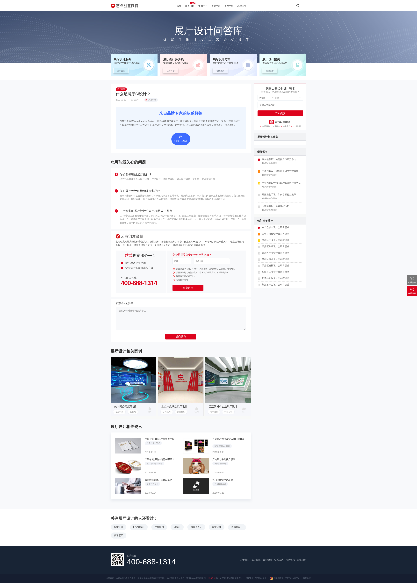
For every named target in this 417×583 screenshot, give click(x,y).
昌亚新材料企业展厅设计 (223, 406)
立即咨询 (121, 71)
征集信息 (301, 559)
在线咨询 (220, 71)
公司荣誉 (267, 559)
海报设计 (216, 527)
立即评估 (170, 71)
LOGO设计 (138, 527)
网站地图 (307, 578)
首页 (179, 6)
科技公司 (228, 412)
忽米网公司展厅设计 (126, 406)
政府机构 (181, 412)
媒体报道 (256, 559)
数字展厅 (118, 535)
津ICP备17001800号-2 (256, 578)
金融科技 (119, 412)
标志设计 (118, 527)
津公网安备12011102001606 (286, 578)
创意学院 (228, 6)
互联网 (133, 412)
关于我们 (244, 559)
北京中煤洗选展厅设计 (174, 406)
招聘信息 (290, 559)
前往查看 (270, 71)
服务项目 (190, 4)
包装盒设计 (196, 527)
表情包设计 (237, 527)
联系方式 (278, 559)
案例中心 (202, 6)
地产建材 (214, 412)
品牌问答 (241, 6)
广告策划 (159, 527)
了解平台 (215, 6)
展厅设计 (151, 100)
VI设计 (177, 527)
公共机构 (167, 412)
